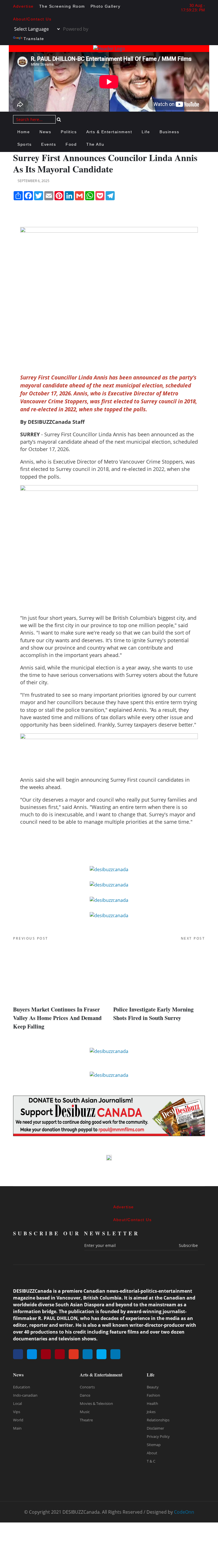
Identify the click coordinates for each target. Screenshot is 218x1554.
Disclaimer (155, 1428)
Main (17, 1428)
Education (21, 1387)
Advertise (23, 6)
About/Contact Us (32, 19)
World (18, 1419)
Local (17, 1403)
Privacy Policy (158, 1436)
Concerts (87, 1387)
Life (146, 132)
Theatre (86, 1419)
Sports (24, 144)
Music (85, 1411)
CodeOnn (184, 1512)
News (45, 132)
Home (23, 132)
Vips (16, 1411)
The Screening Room (62, 6)
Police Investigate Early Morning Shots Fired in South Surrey (153, 1013)
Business (169, 132)
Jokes (151, 1411)
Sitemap (154, 1444)
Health (152, 1403)
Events (48, 144)
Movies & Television (96, 1403)
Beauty (153, 1387)
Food (71, 144)
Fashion (153, 1395)
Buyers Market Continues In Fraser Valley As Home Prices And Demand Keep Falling (57, 1018)
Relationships (158, 1419)
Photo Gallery (106, 6)
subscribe (188, 1245)
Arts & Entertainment (109, 132)
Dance (85, 1395)
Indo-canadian (25, 1395)
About (152, 1452)
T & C (151, 1461)
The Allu (95, 144)
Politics (69, 132)
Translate (34, 38)
